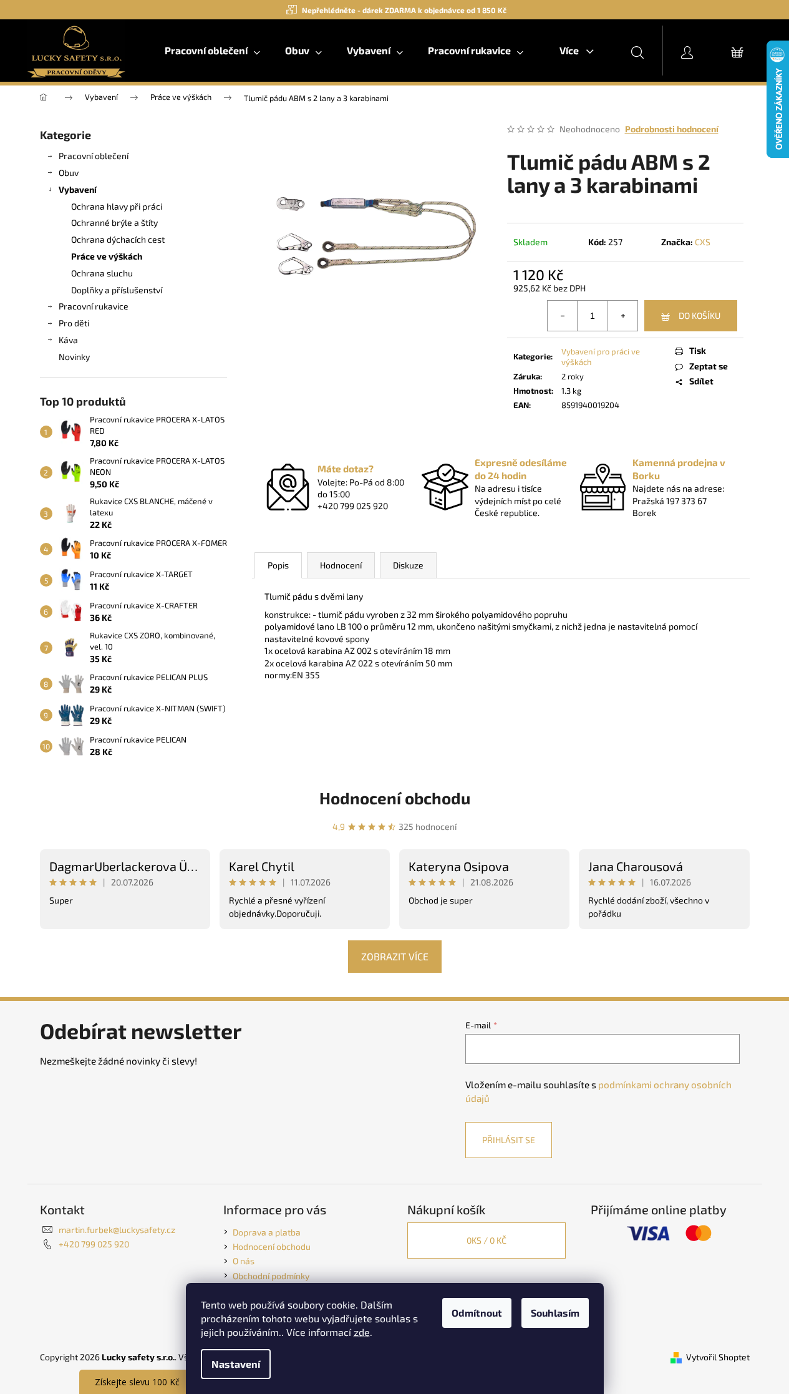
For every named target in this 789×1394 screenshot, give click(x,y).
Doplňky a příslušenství (116, 290)
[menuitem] (212, 51)
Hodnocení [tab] (341, 565)
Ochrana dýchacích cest (118, 239)
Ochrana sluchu (102, 273)
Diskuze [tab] (408, 565)
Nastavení (235, 1364)
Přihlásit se (508, 1139)
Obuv (69, 172)
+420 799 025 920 (94, 1244)
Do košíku (699, 315)
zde (362, 1332)
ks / (486, 1240)
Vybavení (78, 189)
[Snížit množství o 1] (563, 316)
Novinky (74, 356)
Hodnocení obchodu (394, 797)
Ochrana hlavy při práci (116, 206)
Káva (68, 339)
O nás (243, 1260)
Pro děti (74, 323)
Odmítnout (477, 1312)
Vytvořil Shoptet (718, 1357)
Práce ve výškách (106, 256)
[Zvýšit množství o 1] (622, 316)
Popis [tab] (278, 565)
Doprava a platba (267, 1232)
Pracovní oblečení (93, 155)
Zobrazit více (394, 956)
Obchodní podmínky (271, 1275)
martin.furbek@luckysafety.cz (117, 1229)
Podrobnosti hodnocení (672, 129)
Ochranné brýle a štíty (114, 222)
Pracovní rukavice (93, 306)
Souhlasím (555, 1312)
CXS (702, 241)
